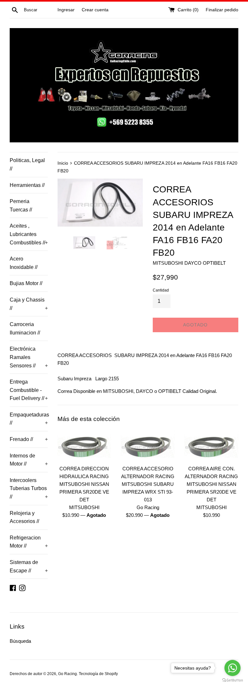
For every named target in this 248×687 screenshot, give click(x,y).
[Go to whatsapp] (232, 668)
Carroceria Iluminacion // (25, 328)
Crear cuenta (95, 9)
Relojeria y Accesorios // (24, 517)
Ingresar (66, 9)
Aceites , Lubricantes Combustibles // (29, 234)
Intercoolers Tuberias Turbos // (29, 488)
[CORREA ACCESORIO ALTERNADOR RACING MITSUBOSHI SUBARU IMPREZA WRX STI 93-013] (148, 445)
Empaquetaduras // (29, 419)
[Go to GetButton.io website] (232, 680)
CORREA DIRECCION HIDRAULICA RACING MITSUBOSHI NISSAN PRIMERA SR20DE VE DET (84, 484)
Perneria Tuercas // (21, 205)
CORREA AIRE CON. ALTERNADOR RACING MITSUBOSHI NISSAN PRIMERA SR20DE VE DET (211, 484)
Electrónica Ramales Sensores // (29, 357)
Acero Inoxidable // (23, 263)
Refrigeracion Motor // (29, 542)
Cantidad (161, 290)
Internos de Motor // (29, 460)
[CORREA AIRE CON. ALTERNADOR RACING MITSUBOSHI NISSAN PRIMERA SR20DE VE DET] (211, 445)
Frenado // (29, 439)
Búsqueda (20, 641)
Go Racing (67, 674)
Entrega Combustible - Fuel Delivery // (29, 390)
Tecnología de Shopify (98, 674)
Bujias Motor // (26, 283)
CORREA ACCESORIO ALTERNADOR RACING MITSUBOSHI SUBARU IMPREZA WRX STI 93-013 (147, 484)
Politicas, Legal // (27, 164)
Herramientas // (27, 185)
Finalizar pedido (222, 9)
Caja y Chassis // (29, 304)
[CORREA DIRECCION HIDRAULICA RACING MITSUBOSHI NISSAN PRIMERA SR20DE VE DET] (84, 445)
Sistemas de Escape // (29, 566)
